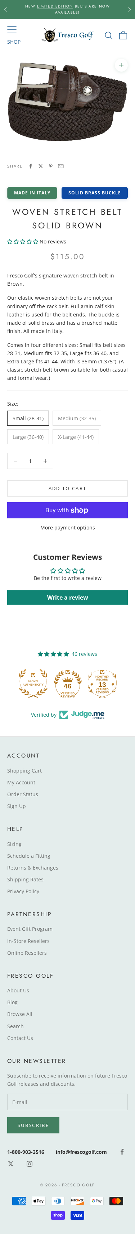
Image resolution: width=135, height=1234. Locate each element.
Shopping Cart (24, 770)
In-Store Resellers (28, 941)
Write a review (67, 597)
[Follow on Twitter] (10, 1163)
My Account (21, 782)
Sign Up (16, 806)
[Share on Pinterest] (51, 166)
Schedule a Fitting (28, 855)
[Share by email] (61, 166)
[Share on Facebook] (30, 166)
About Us (18, 990)
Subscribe (33, 1125)
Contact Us (20, 1038)
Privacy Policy (23, 891)
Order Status (22, 794)
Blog (12, 1002)
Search (15, 1026)
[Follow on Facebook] (122, 1151)
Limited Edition (55, 6)
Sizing (14, 844)
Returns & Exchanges (32, 867)
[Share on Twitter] (41, 166)
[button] (22, 241)
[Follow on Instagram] (29, 1163)
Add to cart (68, 488)
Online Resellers (27, 952)
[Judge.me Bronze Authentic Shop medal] (33, 683)
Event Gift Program (30, 928)
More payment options (67, 527)
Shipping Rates (25, 879)
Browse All (19, 1014)
